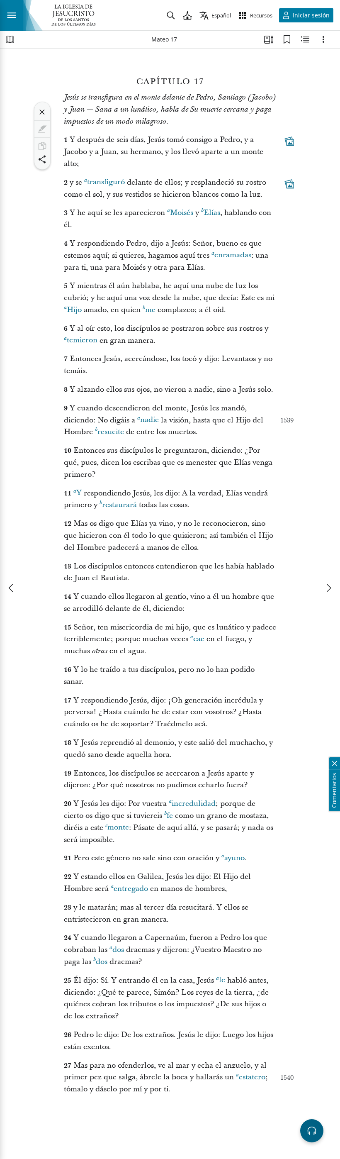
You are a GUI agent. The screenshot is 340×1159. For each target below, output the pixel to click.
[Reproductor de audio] (311, 1130)
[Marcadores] (287, 39)
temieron (82, 340)
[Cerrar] (42, 112)
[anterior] (11, 588)
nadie (149, 420)
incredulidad (194, 803)
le (222, 980)
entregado (131, 888)
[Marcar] (42, 129)
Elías (212, 212)
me (150, 310)
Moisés (181, 212)
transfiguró (106, 182)
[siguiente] (328, 588)
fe (170, 815)
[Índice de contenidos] (10, 39)
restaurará (119, 505)
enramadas (232, 255)
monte (118, 827)
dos (118, 949)
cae (198, 639)
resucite (110, 432)
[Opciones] (323, 39)
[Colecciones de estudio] (268, 39)
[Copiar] (42, 146)
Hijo (74, 310)
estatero (252, 1077)
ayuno (234, 858)
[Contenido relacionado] (305, 39)
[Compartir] (42, 159)
